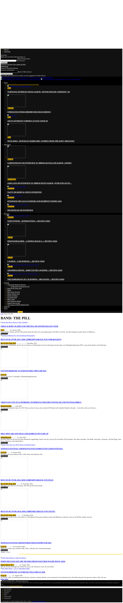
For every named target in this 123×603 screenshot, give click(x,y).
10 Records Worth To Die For (16, 285)
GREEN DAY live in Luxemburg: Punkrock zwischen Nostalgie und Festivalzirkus (41, 402)
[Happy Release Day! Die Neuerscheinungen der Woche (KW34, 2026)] (13, 558)
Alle (8, 84)
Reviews (6, 214)
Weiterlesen (4, 334)
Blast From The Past (13, 292)
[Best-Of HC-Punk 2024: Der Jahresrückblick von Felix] (14, 476)
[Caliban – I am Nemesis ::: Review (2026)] (16, 256)
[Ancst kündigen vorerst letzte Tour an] (12, 115)
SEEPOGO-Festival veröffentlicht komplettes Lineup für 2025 (32, 449)
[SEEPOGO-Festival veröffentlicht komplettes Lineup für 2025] (18, 445)
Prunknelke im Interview (20, 210)
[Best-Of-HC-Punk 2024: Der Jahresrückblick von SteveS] (14, 507)
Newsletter (7, 51)
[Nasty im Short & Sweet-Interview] (16, 187)
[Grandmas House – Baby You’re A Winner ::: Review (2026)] (22, 265)
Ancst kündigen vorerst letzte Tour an (27, 121)
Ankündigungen (15, 84)
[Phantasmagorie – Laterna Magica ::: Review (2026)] (16, 236)
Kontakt (6, 592)
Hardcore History (12, 296)
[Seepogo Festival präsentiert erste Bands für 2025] (14, 539)
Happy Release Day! (13, 294)
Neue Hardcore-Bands (14, 301)
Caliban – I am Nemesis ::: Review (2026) (26, 261)
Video (37, 84)
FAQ (5, 594)
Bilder (9, 290)
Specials (6, 283)
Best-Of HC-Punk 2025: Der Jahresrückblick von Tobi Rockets (31, 339)
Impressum (7, 598)
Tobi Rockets (20, 343)
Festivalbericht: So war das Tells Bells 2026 (23, 572)
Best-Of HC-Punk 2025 (14, 288)
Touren (33, 84)
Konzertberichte (12, 297)
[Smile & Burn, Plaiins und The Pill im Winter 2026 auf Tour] (14, 322)
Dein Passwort (20, 60)
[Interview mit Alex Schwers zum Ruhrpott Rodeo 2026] (14, 196)
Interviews (7, 144)
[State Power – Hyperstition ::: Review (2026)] (18, 215)
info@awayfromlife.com (16, 585)
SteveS (14, 437)
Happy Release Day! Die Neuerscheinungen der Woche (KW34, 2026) (33, 561)
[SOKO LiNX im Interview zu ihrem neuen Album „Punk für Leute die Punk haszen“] (16, 177)
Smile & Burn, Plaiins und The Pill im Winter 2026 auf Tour (29, 326)
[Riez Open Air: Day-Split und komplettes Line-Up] (14, 430)
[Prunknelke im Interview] (17, 205)
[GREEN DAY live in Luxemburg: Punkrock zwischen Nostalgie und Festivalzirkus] (14, 398)
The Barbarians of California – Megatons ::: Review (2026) (35, 279)
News (6, 83)
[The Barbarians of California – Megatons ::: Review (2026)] (22, 274)
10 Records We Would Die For (20, 286)
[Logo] (21, 79)
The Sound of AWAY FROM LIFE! (18, 305)
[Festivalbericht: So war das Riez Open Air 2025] (14, 367)
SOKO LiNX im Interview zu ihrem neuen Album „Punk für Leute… (39, 183)
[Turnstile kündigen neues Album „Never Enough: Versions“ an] (19, 86)
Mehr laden (4, 579)
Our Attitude (8, 589)
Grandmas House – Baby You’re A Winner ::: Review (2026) (34, 270)
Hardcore (10, 108)
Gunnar (9, 546)
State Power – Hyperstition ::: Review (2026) (28, 221)
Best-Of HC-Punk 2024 (8, 484)
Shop (5, 308)
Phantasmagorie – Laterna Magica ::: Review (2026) (32, 241)
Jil (12, 406)
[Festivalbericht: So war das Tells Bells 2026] (15, 568)
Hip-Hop (10, 159)
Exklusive (23, 84)
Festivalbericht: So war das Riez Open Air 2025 (23, 371)
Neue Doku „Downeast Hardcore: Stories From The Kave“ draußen (40, 141)
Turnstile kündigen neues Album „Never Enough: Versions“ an (38, 92)
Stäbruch (7, 307)
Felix (8, 452)
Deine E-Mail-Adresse (25, 72)
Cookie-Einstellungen (38, 601)
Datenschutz (4, 66)
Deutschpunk (11, 179)
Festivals (28, 84)
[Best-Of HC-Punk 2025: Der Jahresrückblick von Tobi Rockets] (18, 335)
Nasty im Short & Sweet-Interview (24, 192)
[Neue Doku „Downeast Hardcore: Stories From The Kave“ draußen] (16, 135)
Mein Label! (11, 299)
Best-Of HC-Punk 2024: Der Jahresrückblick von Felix (27, 480)
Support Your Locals (13, 303)
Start (2, 314)
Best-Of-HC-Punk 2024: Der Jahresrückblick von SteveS (28, 511)
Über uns (6, 49)
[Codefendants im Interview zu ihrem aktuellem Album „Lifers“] (16, 157)
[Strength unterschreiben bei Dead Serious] (16, 106)
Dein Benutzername (24, 59)
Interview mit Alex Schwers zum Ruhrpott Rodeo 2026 (34, 201)
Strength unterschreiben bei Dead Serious (29, 112)
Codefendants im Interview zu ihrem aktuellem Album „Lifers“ (39, 163)
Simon (7, 330)
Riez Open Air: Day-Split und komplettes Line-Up (24, 434)
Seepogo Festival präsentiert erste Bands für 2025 (26, 543)
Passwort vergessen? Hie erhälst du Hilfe (13, 64)
